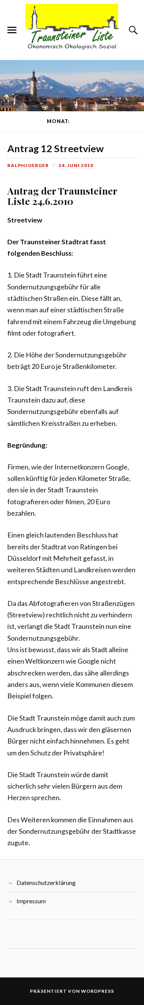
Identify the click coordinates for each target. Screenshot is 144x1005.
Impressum (31, 900)
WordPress (97, 991)
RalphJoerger (28, 165)
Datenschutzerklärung (46, 882)
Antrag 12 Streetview (55, 148)
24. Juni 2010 (76, 165)
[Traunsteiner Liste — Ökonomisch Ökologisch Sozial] (72, 29)
